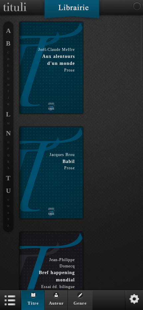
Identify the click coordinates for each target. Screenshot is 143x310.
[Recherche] (137, 6)
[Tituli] (15, 2)
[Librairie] (71, 11)
